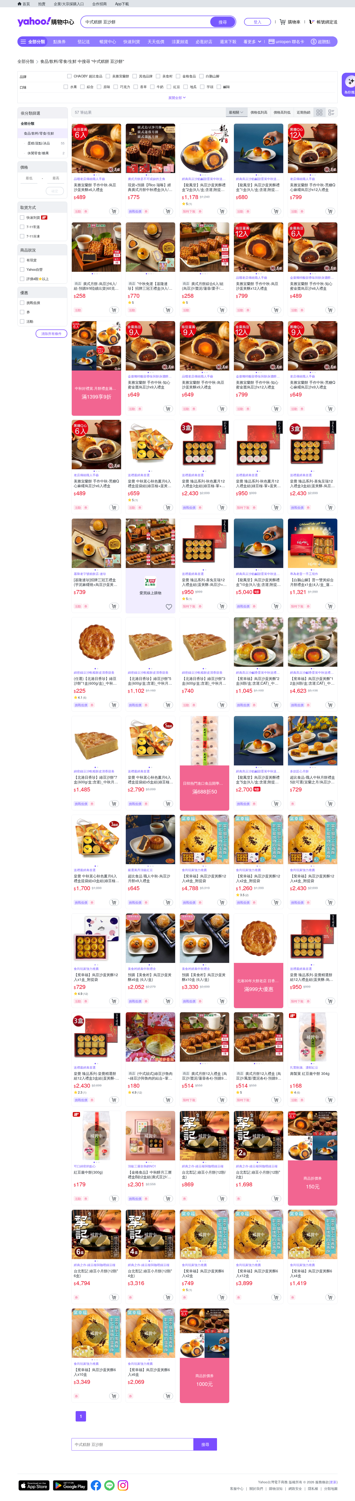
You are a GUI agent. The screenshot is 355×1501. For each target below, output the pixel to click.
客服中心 (237, 1488)
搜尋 (205, 1444)
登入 (257, 21)
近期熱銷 (303, 112)
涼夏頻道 (180, 41)
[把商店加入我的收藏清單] (169, 607)
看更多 (250, 41)
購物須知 (275, 1488)
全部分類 (27, 123)
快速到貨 (131, 41)
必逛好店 (204, 41)
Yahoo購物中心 (45, 22)
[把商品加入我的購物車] (114, 211)
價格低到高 (259, 112)
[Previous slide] (75, 148)
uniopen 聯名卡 (290, 41)
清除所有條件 (51, 333)
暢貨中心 (108, 41)
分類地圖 (331, 1488)
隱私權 (313, 1488)
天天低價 (156, 41)
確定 (54, 190)
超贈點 (324, 41)
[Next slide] (117, 148)
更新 (333, 1481)
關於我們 (256, 1488)
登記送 (83, 41)
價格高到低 (282, 112)
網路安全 (295, 1488)
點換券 (59, 41)
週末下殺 (228, 41)
